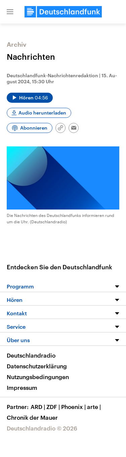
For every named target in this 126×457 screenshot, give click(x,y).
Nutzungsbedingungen (38, 376)
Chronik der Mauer (32, 417)
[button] (10, 11)
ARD (38, 406)
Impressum (22, 387)
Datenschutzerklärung (37, 366)
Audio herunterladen (42, 113)
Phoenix (73, 406)
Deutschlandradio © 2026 (42, 428)
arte (94, 406)
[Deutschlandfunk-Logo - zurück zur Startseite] (63, 11)
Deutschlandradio (31, 355)
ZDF (53, 406)
